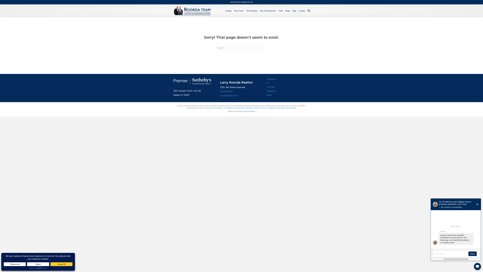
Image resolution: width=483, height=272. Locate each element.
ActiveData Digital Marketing (245, 111)
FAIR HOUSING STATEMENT (244, 108)
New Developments (268, 11)
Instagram (271, 91)
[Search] (308, 11)
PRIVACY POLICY (261, 108)
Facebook (271, 79)
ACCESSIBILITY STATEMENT (222, 108)
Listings (228, 11)
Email (269, 95)
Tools (281, 11)
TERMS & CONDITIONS (276, 108)
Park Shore (239, 11)
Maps (287, 11)
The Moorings (251, 11)
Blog (294, 11)
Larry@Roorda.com (229, 96)
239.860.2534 (226, 91)
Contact (302, 11)
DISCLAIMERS (291, 108)
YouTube (271, 87)
